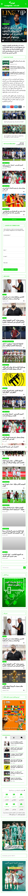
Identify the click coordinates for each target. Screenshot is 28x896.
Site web (6, 262)
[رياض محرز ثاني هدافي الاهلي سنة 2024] (5, 62)
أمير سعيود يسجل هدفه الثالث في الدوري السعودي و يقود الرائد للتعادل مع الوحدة (18, 73)
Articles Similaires (21, 143)
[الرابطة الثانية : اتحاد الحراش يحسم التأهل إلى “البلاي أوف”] (14, 379)
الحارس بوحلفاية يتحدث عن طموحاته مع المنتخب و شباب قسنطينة (13, 298)
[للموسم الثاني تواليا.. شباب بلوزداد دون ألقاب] (14, 473)
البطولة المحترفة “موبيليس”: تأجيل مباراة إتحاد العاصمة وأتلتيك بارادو (12, 344)
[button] (26, 447)
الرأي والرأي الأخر (6, 481)
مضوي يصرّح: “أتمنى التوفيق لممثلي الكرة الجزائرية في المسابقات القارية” (13, 321)
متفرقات (4, 684)
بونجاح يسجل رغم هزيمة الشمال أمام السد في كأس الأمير (13, 188)
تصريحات (4, 294)
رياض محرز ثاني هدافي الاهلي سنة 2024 (17, 61)
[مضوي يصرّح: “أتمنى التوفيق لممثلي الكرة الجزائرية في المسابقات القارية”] (14, 309)
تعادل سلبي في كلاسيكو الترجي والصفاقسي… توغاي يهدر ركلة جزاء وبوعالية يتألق (13, 211)
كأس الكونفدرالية (5, 364)
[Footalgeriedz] (12, 4)
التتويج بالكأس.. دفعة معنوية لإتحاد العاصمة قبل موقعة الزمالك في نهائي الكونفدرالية (13, 461)
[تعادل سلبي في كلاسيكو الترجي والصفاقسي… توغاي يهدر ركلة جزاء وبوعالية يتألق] (14, 200)
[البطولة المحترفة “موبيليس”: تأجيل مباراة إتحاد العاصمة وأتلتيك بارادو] (14, 332)
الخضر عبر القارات (6, 23)
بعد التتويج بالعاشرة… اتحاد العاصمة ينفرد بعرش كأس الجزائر (12, 555)
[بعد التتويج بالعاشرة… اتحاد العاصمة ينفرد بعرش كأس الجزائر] (14, 543)
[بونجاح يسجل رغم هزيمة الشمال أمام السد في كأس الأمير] (14, 177)
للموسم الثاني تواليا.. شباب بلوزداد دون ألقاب (13, 485)
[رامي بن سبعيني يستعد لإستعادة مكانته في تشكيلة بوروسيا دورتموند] (5, 68)
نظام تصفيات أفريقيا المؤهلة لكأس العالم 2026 (12, 687)
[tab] (19, 143)
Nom (5, 250)
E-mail (5, 256)
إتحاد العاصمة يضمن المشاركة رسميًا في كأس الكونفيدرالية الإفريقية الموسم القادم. (13, 532)
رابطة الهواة (5, 388)
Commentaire (7, 235)
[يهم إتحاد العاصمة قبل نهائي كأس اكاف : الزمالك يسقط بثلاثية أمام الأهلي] (14, 356)
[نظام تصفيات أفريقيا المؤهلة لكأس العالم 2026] (14, 676)
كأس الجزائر (5, 552)
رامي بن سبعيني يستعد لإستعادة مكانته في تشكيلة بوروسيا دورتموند (17, 67)
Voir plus (14, 219)
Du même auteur (20, 144)
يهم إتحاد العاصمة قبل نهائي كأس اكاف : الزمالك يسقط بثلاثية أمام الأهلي (13, 368)
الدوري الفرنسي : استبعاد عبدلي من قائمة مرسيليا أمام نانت (12, 165)
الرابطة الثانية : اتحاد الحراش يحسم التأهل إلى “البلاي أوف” (12, 391)
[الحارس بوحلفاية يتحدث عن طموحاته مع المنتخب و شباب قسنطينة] (14, 285)
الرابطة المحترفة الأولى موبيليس (8, 341)
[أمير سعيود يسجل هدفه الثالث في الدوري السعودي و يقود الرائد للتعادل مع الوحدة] (5, 74)
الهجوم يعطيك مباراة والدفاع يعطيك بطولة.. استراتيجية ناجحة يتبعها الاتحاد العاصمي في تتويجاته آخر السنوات (13, 508)
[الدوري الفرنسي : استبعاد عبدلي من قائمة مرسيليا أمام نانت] (14, 154)
